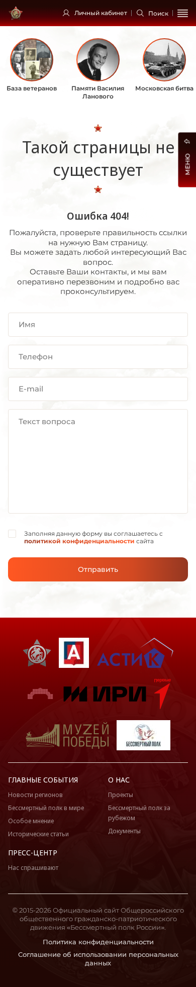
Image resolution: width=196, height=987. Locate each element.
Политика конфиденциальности (98, 942)
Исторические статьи (38, 834)
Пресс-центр (32, 852)
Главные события (43, 779)
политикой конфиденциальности (79, 541)
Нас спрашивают (33, 867)
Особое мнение (31, 821)
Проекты (120, 795)
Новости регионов (35, 795)
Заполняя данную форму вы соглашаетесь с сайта (93, 537)
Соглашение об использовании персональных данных (98, 958)
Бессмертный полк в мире (46, 808)
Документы (124, 831)
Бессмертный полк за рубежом (139, 813)
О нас (119, 779)
